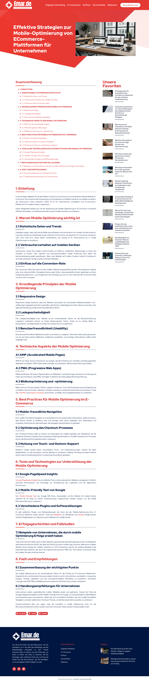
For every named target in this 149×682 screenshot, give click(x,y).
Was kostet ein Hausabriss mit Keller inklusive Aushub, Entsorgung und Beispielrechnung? (123, 128)
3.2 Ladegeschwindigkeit (31, 114)
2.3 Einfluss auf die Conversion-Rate (36, 103)
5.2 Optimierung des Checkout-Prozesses (38, 142)
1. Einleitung (26, 89)
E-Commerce (74, 5)
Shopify (81, 515)
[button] (21, 613)
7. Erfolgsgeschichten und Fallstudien (40, 162)
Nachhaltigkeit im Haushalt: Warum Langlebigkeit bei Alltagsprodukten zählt (122, 242)
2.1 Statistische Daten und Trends (34, 96)
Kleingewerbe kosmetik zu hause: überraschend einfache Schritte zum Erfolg (123, 661)
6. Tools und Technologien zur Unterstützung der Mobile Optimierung (56, 149)
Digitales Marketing (55, 5)
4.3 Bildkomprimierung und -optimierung (37, 131)
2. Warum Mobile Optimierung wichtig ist (40, 93)
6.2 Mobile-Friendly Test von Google (35, 155)
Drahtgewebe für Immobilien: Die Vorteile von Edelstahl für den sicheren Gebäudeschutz (124, 95)
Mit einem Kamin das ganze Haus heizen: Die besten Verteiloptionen (123, 157)
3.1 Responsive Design (30, 110)
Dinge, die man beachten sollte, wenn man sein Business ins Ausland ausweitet (124, 227)
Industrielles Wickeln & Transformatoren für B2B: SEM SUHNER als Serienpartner (124, 200)
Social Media (99, 5)
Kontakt (76, 679)
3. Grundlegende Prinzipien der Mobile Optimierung (46, 107)
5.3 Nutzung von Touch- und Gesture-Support (39, 145)
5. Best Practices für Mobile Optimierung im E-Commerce (48, 135)
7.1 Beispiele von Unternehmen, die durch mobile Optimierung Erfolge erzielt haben (53, 166)
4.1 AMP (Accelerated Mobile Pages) (35, 124)
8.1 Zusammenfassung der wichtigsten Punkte (39, 173)
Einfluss (87, 5)
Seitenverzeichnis (85, 679)
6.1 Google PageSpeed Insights (33, 152)
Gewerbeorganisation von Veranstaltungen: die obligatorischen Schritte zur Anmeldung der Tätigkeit (124, 112)
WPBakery (57, 515)
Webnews (112, 5)
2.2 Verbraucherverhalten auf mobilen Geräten (40, 100)
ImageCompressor (36, 393)
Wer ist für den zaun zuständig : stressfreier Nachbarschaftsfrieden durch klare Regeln (124, 213)
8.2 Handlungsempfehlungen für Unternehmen (40, 176)
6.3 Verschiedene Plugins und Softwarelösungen (40, 159)
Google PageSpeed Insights (27, 480)
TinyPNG (22, 393)
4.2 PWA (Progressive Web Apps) (34, 128)
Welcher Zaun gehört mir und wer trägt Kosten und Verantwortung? (123, 143)
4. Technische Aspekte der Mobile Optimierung (43, 121)
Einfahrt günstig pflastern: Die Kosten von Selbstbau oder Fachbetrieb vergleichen (123, 185)
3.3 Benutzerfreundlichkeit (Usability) (36, 117)
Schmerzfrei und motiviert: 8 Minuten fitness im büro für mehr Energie (123, 256)
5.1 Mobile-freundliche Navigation (34, 138)
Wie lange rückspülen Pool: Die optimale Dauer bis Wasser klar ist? (123, 170)
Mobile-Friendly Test (27, 496)
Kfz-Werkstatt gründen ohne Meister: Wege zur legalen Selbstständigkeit (122, 651)
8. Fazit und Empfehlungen (33, 169)
